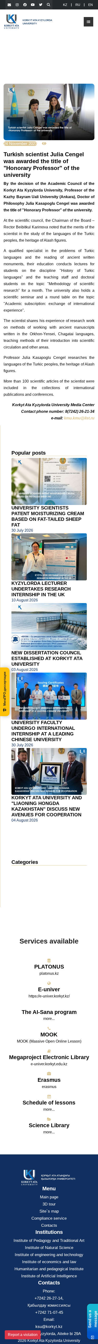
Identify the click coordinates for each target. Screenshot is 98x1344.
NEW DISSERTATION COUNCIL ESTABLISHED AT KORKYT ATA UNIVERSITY (46, 658)
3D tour (49, 1204)
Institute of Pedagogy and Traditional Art (49, 1240)
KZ (65, 5)
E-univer (49, 989)
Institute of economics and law (49, 1262)
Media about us (29, 885)
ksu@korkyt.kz (49, 1326)
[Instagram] (17, 4)
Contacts (49, 1225)
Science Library (49, 1125)
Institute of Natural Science (49, 1247)
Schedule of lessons (49, 1103)
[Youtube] (33, 4)
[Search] (48, 4)
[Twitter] (40, 4)
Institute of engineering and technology (49, 1255)
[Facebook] (25, 4)
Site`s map (49, 1211)
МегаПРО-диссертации (4, 689)
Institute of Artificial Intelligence (49, 1276)
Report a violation (23, 1335)
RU (77, 5)
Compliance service (49, 1218)
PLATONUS (49, 967)
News (22, 871)
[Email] (9, 4)
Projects (22, 892)
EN (90, 5)
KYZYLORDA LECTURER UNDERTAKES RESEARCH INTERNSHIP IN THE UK (41, 589)
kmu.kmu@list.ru (79, 418)
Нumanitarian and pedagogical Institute (49, 1269)
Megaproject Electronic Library (49, 1057)
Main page (49, 1197)
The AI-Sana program (49, 1012)
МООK (49, 1034)
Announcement (29, 878)
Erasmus (49, 1080)
